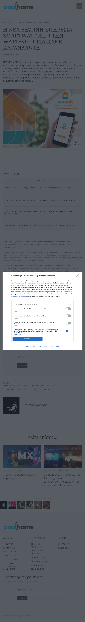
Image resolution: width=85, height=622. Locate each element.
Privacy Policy (54, 346)
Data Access (42, 346)
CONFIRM (27, 339)
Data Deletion (30, 346)
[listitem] (42, 304)
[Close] (78, 276)
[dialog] (42, 311)
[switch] (68, 308)
